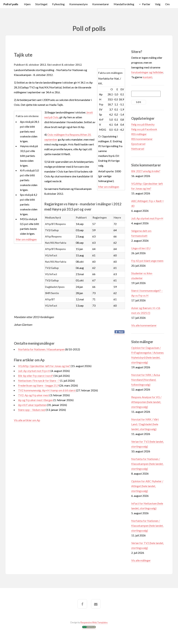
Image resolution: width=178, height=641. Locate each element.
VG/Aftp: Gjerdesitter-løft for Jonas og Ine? (44, 366)
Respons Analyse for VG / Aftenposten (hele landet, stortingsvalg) (146, 401)
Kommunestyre (78, 4)
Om (167, 4)
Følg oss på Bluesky (143, 124)
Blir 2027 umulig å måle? (145, 171)
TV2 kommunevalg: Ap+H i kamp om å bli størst (47, 390)
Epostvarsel (138, 143)
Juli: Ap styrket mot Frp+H (34, 370)
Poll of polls (10, 4)
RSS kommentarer (142, 139)
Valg (157, 4)
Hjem (27, 4)
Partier (146, 4)
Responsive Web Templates (94, 622)
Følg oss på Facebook (144, 129)
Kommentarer (100, 4)
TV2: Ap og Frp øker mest (33, 395)
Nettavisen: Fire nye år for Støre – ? (39, 380)
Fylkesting (58, 4)
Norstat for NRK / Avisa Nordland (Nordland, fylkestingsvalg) (145, 379)
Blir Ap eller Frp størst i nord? (35, 375)
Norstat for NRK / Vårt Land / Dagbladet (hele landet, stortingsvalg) (145, 424)
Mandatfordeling (124, 4)
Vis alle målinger (141, 560)
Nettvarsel (137, 148)
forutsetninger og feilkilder (147, 72)
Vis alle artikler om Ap (27, 420)
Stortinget (41, 4)
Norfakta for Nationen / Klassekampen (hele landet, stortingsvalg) (147, 463)
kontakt (147, 77)
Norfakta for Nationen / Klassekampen (41, 349)
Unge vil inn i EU (140, 248)
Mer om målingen (108, 186)
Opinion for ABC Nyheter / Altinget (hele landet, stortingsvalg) (147, 485)
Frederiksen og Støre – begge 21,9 (38, 385)
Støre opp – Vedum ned (31, 409)
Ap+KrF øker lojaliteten (32, 404)
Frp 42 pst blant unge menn (147, 260)
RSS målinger (139, 134)
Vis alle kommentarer (144, 325)
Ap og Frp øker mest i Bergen (35, 400)
